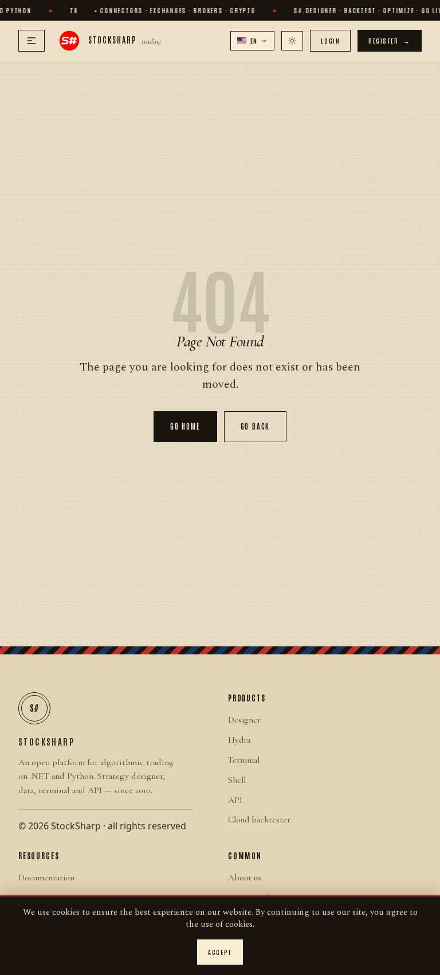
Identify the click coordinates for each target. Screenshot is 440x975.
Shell (237, 780)
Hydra (239, 740)
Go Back (255, 426)
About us (244, 877)
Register (389, 40)
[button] (252, 40)
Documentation (46, 877)
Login (330, 40)
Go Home (185, 426)
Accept (219, 951)
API (235, 800)
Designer (244, 720)
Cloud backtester (259, 819)
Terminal (244, 760)
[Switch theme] (292, 40)
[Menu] (31, 41)
